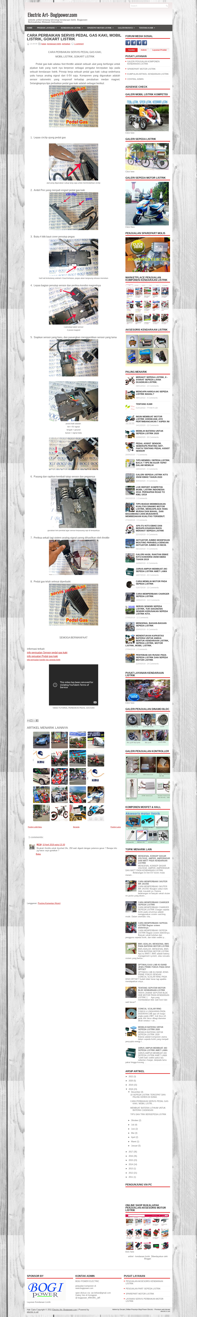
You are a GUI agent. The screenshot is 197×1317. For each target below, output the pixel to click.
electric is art (32, 1312)
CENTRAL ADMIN (135, 79)
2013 (131, 1168)
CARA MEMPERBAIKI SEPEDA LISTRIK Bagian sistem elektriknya (152, 925)
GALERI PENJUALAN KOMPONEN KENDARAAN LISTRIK (143, 62)
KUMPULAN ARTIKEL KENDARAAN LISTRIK (148, 74)
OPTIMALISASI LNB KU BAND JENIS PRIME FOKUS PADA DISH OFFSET (154, 967)
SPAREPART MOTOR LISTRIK (141, 69)
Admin (144, 50)
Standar (131, 50)
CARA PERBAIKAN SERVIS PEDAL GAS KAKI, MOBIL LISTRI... (149, 1102)
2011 (131, 1177)
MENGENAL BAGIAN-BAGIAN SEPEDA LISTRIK (151, 624)
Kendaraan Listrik (72, 28)
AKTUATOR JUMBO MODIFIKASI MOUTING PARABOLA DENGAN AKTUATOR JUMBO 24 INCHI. (153, 542)
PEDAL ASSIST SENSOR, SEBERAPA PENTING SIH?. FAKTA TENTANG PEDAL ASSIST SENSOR (153, 447)
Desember (136, 1092)
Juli (133, 1125)
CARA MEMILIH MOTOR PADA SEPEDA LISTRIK (151, 582)
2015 (131, 1160)
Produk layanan (47, 28)
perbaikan (66, 44)
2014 (131, 1164)
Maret (134, 1141)
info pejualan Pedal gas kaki (42, 656)
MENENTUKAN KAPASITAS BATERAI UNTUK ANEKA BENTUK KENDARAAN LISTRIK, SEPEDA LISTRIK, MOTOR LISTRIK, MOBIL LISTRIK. (147, 640)
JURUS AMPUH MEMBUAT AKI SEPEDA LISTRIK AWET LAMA (151, 570)
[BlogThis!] (31, 720)
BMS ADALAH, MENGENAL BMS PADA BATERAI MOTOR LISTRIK (153, 945)
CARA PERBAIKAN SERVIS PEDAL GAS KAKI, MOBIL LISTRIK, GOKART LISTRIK (74, 37)
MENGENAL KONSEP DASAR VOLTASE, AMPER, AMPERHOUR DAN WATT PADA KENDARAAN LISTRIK (154, 859)
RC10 (39, 844)
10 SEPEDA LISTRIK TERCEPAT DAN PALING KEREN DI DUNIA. (147, 1096)
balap (43, 44)
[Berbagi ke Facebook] (37, 720)
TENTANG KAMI (144, 404)
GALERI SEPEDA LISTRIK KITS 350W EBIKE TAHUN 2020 (152, 475)
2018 (131, 1089)
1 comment (79, 44)
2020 (131, 1081)
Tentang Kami (147, 28)
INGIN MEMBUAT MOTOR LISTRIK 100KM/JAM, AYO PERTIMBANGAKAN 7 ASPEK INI (152, 419)
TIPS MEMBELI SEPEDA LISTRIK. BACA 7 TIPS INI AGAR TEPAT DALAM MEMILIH (153, 462)
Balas (38, 854)
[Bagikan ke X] (34, 720)
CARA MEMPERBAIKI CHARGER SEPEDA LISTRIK (152, 595)
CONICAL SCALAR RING (149, 1009)
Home (29, 28)
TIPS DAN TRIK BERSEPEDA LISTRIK (148, 1114)
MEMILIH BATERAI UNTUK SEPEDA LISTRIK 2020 (149, 432)
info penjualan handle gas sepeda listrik (43, 660)
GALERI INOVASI (126, 28)
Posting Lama (116, 827)
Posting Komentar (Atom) (49, 903)
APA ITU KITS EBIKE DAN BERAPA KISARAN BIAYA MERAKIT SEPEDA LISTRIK (150, 528)
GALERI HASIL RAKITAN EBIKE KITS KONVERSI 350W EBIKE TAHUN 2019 (152, 557)
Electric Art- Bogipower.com (52, 14)
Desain (122, 1309)
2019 (131, 1085)
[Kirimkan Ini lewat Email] (28, 720)
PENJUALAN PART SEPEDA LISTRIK (143, 1289)
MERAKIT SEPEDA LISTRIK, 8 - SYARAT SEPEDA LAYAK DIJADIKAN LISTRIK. (152, 379)
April (133, 1137)
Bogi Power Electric (146, 1309)
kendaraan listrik (54, 44)
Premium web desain (162, 1309)
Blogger (147, 1259)
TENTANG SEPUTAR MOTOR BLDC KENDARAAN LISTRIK (151, 989)
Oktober (135, 1120)
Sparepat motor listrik (100, 28)
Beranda (76, 827)
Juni (133, 1129)
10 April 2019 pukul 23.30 (53, 844)
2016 (131, 1156)
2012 (131, 1173)
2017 (131, 1152)
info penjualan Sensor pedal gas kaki (47, 652)
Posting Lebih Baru (35, 827)
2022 (131, 1076)
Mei (133, 1133)
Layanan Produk (159, 50)
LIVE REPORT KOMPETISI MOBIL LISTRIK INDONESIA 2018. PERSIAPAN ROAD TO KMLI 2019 (150, 491)
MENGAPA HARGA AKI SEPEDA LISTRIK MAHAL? (152, 392)
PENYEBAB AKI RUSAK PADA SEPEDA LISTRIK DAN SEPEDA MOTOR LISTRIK (152, 657)
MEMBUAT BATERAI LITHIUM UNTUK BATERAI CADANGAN (148, 1109)
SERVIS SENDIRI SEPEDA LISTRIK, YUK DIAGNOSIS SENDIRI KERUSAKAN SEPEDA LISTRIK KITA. (152, 610)
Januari (134, 1146)
